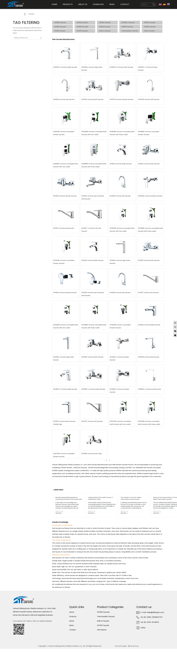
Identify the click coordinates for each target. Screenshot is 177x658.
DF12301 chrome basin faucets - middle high (64, 422)
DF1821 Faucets (59, 31)
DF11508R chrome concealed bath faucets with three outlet (150, 229)
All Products (101, 630)
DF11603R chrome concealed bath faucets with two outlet (65, 325)
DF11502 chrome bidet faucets (121, 164)
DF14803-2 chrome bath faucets (93, 389)
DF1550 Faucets (60, 22)
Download (98, 4)
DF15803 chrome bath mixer (91, 453)
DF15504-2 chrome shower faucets (147, 68)
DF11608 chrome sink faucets (120, 292)
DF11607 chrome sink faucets (148, 292)
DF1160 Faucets (82, 22)
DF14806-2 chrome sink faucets (149, 389)
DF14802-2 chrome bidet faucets (65, 389)
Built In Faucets (104, 31)
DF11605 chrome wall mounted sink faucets (92, 293)
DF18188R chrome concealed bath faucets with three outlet (93, 164)
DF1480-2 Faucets (128, 22)
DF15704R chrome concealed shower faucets (63, 454)
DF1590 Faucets (82, 27)
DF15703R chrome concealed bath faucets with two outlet (120, 422)
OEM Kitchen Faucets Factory (123, 464)
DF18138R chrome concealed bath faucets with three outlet (122, 132)
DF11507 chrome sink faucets (63, 228)
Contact (124, 4)
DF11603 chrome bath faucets (148, 260)
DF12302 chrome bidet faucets (149, 325)
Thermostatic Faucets (130, 31)
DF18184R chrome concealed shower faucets (148, 132)
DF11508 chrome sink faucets (120, 196)
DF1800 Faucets (127, 27)
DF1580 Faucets (60, 27)
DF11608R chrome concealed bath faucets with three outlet (93, 325)
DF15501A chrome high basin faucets (91, 68)
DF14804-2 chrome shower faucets (119, 390)
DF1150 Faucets (82, 31)
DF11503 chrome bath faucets (148, 164)
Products (68, 4)
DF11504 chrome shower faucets (65, 196)
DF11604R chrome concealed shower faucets (120, 325)
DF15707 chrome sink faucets (92, 421)
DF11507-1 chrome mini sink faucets (91, 229)
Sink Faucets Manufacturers (98, 464)
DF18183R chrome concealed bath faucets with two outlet (65, 164)
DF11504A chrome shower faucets (150, 196)
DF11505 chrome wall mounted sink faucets (92, 197)
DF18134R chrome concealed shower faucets (63, 132)
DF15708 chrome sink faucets (148, 99)
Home (54, 4)
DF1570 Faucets (149, 22)
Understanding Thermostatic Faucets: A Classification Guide (100, 498)
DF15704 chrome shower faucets (121, 99)
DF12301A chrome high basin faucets (63, 358)
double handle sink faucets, (85, 561)
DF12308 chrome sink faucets (148, 357)
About (71, 621)
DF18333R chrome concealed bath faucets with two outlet (94, 132)
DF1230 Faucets (104, 22)
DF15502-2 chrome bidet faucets (65, 67)
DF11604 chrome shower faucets (65, 292)
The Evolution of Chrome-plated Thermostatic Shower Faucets (131, 498)
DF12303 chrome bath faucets (92, 357)
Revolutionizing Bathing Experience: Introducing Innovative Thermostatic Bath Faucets (68, 499)
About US (82, 4)
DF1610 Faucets (104, 27)
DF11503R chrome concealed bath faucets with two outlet (122, 229)
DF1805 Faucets (149, 27)
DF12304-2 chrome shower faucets (119, 358)
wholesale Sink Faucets (144, 467)
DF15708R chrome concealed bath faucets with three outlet (149, 422)
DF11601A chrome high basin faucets (120, 261)
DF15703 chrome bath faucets (92, 99)
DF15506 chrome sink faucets (63, 99)
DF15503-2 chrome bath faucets (121, 67)
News (112, 4)
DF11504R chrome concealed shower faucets (63, 261)
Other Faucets (149, 31)
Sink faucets (56, 528)
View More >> (59, 513)
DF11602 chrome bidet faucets (92, 260)
